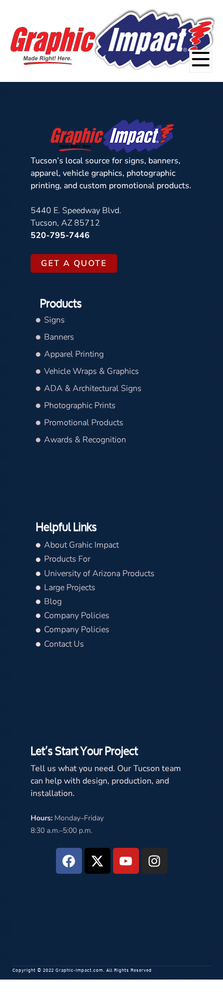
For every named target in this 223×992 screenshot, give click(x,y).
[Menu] (200, 61)
